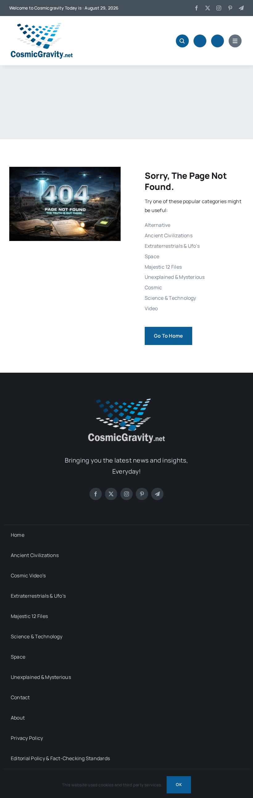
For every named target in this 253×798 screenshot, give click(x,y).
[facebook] (196, 8)
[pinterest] (230, 8)
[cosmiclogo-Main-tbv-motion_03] (126, 399)
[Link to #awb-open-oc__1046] (182, 40)
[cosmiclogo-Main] (41, 24)
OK (178, 784)
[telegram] (241, 8)
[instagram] (218, 8)
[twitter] (207, 8)
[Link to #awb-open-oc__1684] (235, 40)
